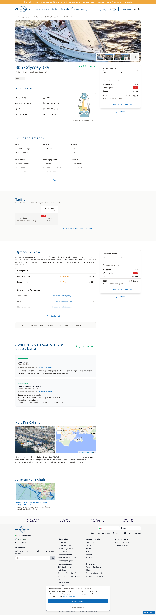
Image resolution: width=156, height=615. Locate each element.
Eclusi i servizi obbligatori (113, 98)
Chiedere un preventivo (121, 104)
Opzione (133, 91)
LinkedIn (130, 533)
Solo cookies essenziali (78, 607)
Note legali (62, 570)
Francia (89, 554)
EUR (124, 528)
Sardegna (90, 542)
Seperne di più (69, 596)
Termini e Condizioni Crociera (70, 573)
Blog (139, 533)
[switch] (120, 111)
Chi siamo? (62, 542)
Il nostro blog (63, 582)
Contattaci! (89, 228)
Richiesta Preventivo (94, 576)
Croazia (89, 551)
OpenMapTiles (84, 452)
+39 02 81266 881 (24, 535)
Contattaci (22, 543)
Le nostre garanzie (65, 548)
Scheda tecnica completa (81, 120)
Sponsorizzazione (65, 554)
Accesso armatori (122, 542)
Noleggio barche (25, 17)
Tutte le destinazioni (94, 567)
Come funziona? (64, 545)
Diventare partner (122, 545)
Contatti (61, 585)
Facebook (96, 533)
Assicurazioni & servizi (67, 558)
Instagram (118, 533)
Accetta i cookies (78, 601)
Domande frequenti (66, 561)
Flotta (88, 570)
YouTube (107, 533)
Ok (52, 558)
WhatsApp (22, 539)
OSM (91, 452)
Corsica (89, 558)
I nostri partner (64, 551)
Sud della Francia (50, 17)
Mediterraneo (37, 17)
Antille (88, 561)
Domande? (150, 612)
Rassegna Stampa (65, 564)
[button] (42, 9)
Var (60, 17)
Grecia (89, 548)
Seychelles (90, 564)
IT (102, 528)
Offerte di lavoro (64, 567)
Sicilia (88, 545)
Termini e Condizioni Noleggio (70, 576)
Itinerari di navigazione (95, 573)
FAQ (59, 579)
